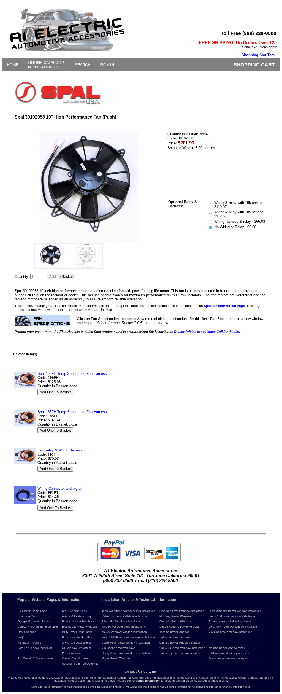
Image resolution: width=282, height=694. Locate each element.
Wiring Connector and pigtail (59, 488)
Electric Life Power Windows (79, 626)
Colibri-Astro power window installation (126, 642)
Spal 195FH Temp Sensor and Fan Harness (72, 374)
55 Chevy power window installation (124, 631)
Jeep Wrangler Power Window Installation (235, 610)
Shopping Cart (27, 616)
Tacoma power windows (174, 631)
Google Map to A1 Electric (34, 621)
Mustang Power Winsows (175, 616)
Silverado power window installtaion (181, 610)
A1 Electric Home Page (32, 610)
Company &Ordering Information (38, 626)
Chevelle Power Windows (175, 621)
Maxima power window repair (227, 647)
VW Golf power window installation (230, 631)
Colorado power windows (175, 637)
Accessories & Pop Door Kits (80, 663)
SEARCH (83, 65)
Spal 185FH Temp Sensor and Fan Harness (72, 412)
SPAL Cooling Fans (74, 610)
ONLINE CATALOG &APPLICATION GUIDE (47, 64)
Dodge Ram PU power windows (179, 626)
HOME (12, 65)
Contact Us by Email (141, 671)
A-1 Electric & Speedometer (35, 658)
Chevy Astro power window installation (126, 653)
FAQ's (21, 637)
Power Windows (72, 653)
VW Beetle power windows (118, 647)
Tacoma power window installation (230, 621)
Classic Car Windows (75, 658)
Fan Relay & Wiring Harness (60, 450)
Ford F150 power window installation (232, 616)
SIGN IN (107, 65)
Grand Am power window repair (228, 658)
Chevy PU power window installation (182, 647)
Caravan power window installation (181, 653)
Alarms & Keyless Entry (76, 616)
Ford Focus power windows (35, 647)
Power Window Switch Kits (78, 621)
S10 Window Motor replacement (229, 653)
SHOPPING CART (254, 65)
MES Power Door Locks (77, 631)
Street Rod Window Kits (77, 637)
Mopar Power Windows (116, 658)
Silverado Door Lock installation (122, 621)
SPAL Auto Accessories (76, 642)
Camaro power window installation (180, 642)
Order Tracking (27, 631)
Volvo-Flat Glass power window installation (128, 637)
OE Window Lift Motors (76, 647)
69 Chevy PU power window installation (234, 626)
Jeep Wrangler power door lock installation (128, 610)
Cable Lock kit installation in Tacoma (125, 616)
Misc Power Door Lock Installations (124, 626)
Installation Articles (29, 642)
